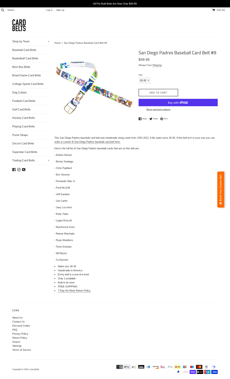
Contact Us (18, 321)
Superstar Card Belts (24, 152)
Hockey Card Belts (23, 117)
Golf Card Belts (21, 109)
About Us (17, 317)
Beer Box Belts (21, 67)
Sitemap (16, 345)
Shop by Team (30, 41)
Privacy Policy (20, 333)
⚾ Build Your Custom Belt (220, 190)
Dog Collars (19, 92)
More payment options (158, 109)
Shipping (157, 65)
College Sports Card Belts (27, 84)
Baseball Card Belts (24, 50)
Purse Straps (20, 135)
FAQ (14, 329)
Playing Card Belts (23, 126)
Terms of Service (21, 349)
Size (141, 75)
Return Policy (19, 337)
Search (16, 341)
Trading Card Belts (30, 160)
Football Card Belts (23, 100)
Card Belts (34, 369)
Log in (49, 10)
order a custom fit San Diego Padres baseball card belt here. (87, 141)
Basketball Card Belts (25, 58)
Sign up (60, 10)
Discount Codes (21, 325)
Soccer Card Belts (23, 143)
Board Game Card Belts (26, 75)
